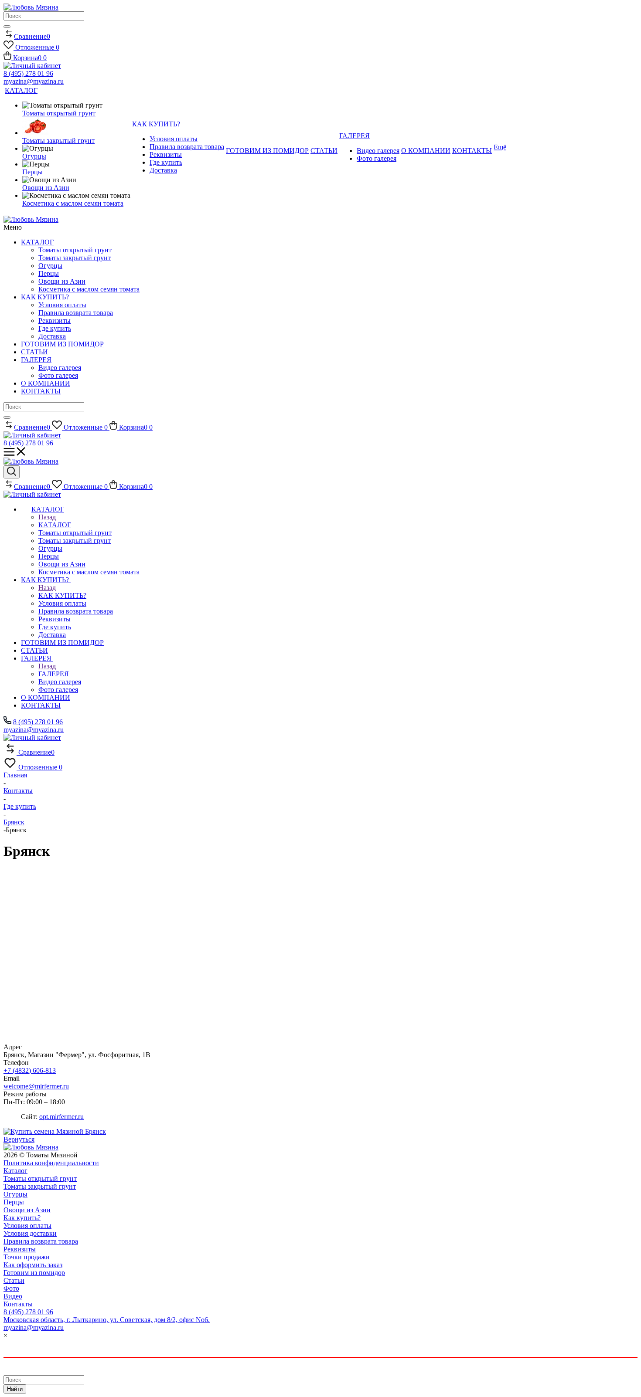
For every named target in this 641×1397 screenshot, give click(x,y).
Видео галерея (59, 367)
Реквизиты (54, 320)
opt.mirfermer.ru (61, 1116)
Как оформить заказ (32, 1264)
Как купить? (22, 1217)
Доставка (52, 336)
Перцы (48, 273)
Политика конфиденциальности (51, 1162)
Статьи (13, 1280)
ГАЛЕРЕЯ (36, 359)
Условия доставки (30, 1233)
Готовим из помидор (34, 1272)
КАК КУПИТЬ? (45, 297)
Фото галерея (58, 375)
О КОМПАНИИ (45, 383)
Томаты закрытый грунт (74, 257)
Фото (11, 1288)
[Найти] (6, 26)
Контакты (18, 1304)
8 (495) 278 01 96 (28, 73)
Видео (12, 1296)
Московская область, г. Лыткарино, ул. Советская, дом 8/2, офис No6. (106, 1319)
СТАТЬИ (34, 352)
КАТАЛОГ (37, 242)
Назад (47, 517)
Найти (15, 1389)
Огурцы (50, 265)
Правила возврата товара (75, 312)
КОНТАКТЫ (41, 391)
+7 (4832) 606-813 (29, 1070)
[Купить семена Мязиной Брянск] (54, 1131)
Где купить (54, 328)
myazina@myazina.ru (33, 81)
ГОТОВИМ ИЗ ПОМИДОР (62, 344)
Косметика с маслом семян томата (89, 289)
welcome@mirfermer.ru (36, 1086)
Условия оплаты (62, 305)
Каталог (15, 1170)
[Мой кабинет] (32, 65)
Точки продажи (26, 1257)
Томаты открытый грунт (75, 250)
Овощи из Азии (61, 281)
